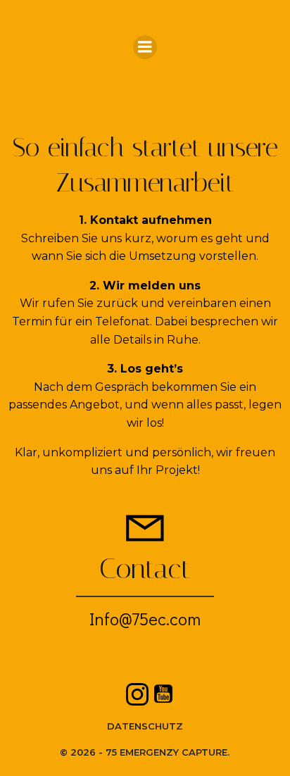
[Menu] (145, 47)
